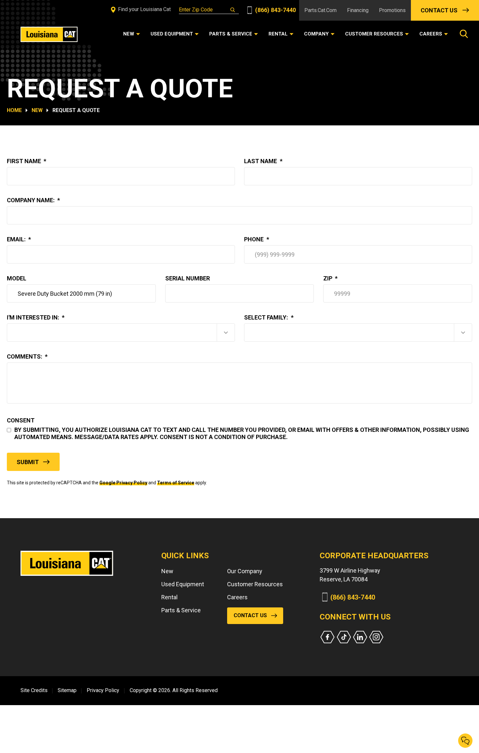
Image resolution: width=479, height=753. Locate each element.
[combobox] (121, 332)
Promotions (392, 10)
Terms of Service (175, 482)
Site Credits (34, 690)
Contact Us (439, 10)
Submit (28, 462)
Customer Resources (255, 584)
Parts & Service (181, 610)
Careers (237, 597)
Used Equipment (182, 584)
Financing (358, 10)
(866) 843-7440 (275, 10)
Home (14, 110)
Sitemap (67, 690)
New (37, 110)
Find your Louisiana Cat (144, 9)
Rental (169, 597)
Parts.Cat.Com (320, 10)
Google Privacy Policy (123, 482)
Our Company (244, 571)
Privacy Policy (103, 690)
